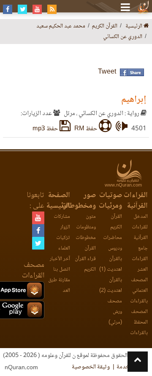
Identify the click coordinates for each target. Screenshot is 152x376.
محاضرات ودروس (112, 243)
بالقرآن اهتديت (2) (110, 285)
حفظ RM (86, 129)
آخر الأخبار (60, 259)
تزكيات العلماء (63, 243)
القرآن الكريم (116, 222)
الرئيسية (134, 26)
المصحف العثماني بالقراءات (139, 291)
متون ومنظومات (86, 222)
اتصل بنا (61, 269)
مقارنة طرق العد (59, 285)
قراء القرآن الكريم (85, 264)
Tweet (107, 72)
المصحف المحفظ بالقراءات (139, 322)
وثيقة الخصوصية (91, 367)
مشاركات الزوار (62, 222)
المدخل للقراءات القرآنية (140, 227)
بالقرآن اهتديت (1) (110, 264)
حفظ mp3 (46, 129)
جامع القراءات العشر (140, 259)
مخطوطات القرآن (86, 243)
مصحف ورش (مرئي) (114, 312)
